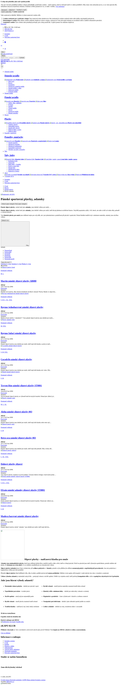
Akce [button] (6, 173)
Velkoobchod (8, 648)
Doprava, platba (9, 646)
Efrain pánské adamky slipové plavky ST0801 (23, 490)
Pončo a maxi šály (13, 166)
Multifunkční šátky (14, 169)
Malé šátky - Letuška (14, 164)
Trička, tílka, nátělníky (15, 103)
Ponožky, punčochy (14, 137)
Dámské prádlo (12, 75)
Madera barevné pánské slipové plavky (20, 516)
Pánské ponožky (13, 113)
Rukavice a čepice (13, 171)
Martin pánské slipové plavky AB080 (18, 281)
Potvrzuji (3, 24)
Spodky (10, 106)
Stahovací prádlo (13, 90)
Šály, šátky (10, 155)
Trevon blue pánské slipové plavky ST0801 (21, 385)
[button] (1, 45)
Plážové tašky (12, 131)
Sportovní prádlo (13, 111)
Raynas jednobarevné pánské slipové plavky (22, 307)
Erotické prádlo (12, 91)
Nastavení (4, 10)
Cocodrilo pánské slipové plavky (16, 359)
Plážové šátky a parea (14, 129)
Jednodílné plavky (13, 126)
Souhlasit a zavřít (21, 10)
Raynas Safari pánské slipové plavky (18, 333)
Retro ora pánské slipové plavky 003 (18, 438)
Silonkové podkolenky (15, 146)
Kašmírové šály (13, 161)
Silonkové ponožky (14, 144)
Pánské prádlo (11, 97)
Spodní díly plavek (14, 128)
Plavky (10, 83)
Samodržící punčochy (14, 148)
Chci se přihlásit (5, 633)
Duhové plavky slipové (11, 464)
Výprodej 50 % (9, 176)
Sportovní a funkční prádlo (16, 86)
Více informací (60, 6)
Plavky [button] (7, 115)
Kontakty (7, 34)
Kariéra (7, 644)
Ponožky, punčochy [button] (10, 133)
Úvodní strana (5, 680)
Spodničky (11, 85)
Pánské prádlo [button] (9, 93)
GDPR (24, 680)
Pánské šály (11, 168)
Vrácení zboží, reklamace (12, 649)
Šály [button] (6, 151)
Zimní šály (11, 162)
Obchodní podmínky (11, 651)
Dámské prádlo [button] (9, 71)
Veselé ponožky (13, 143)
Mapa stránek (31, 680)
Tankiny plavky (13, 124)
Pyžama (10, 104)
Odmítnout (12, 10)
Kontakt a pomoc (10, 641)
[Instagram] (5, 42)
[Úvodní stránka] (6, 54)
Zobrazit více (5, 220)
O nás (6, 35)
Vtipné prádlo (12, 108)
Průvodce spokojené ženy (12, 37)
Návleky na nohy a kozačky (16, 149)
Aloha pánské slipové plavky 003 (16, 411)
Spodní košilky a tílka (14, 88)
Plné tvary (11, 81)
